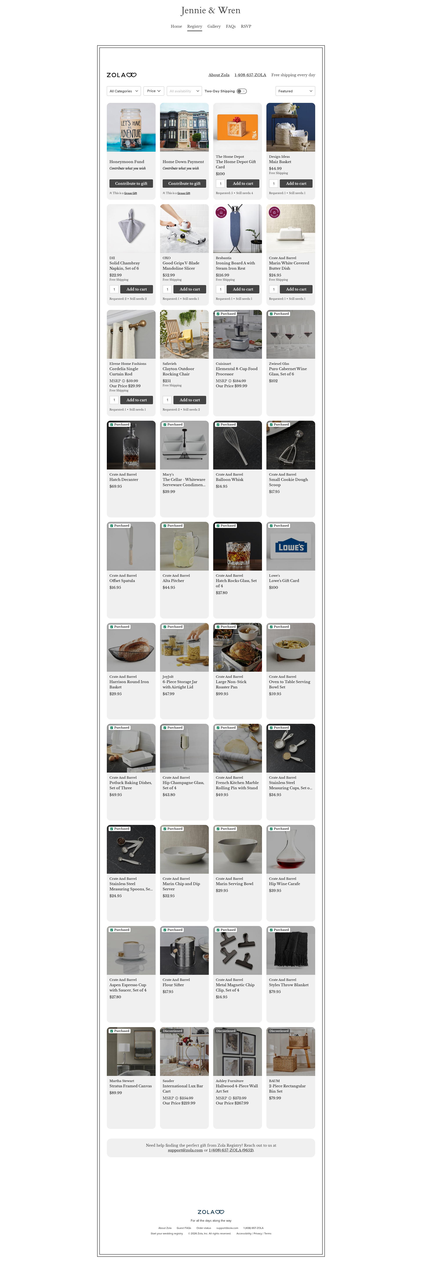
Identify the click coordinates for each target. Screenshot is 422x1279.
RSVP (246, 26)
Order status (203, 1228)
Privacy (258, 1233)
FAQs (231, 26)
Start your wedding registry (167, 1233)
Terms (267, 1233)
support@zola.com (185, 1150)
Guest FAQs (184, 1228)
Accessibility (243, 1233)
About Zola (219, 75)
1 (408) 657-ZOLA (254, 1228)
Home (176, 26)
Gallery (214, 26)
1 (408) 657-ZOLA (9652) (231, 1150)
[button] (131, 129)
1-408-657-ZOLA (250, 75)
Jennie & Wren (211, 10)
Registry (194, 26)
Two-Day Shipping (220, 91)
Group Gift (130, 193)
